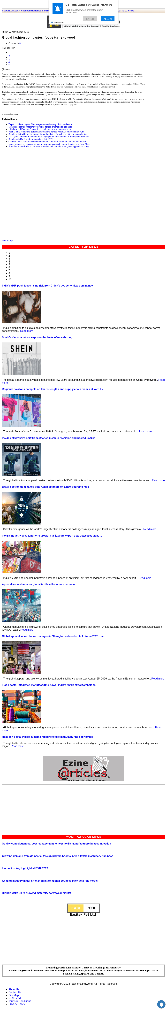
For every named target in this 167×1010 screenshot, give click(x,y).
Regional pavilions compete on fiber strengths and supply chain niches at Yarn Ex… (54, 389)
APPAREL (21, 11)
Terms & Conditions (19, 1001)
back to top (7, 240)
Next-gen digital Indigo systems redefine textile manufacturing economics (47, 736)
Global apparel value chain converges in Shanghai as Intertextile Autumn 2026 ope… (54, 636)
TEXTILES (12, 11)
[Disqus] (73, 195)
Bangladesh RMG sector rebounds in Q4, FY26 (30, 139)
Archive (129, 11)
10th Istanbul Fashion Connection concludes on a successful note (39, 129)
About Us (13, 989)
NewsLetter (118, 11)
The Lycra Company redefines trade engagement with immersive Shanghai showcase (48, 136)
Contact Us (14, 992)
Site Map (13, 995)
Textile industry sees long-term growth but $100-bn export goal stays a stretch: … (52, 535)
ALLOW (108, 18)
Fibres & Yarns (42, 11)
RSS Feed (14, 998)
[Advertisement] (83, 809)
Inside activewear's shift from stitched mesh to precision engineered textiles (48, 438)
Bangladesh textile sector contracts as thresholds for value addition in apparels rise (47, 134)
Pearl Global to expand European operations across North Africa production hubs (46, 132)
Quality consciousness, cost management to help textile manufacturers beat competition (56, 843)
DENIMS (30, 11)
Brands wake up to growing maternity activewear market (36, 893)
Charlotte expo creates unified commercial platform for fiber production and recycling (48, 141)
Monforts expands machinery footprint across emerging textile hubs (40, 127)
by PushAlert (59, 22)
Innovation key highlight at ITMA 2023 (25, 868)
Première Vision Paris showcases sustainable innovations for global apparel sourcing (48, 146)
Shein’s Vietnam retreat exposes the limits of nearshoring (37, 337)
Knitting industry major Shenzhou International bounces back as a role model (50, 880)
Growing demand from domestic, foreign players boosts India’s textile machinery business (57, 856)
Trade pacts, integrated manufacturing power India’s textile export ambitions (49, 685)
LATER (90, 18)
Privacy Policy (16, 1004)
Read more (26, 331)
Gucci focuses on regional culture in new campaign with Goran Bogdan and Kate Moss (49, 144)
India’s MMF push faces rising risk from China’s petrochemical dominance (47, 285)
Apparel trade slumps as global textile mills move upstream (38, 584)
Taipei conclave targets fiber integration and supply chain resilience (40, 124)
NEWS (5, 11)
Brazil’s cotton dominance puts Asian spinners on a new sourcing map (45, 486)
